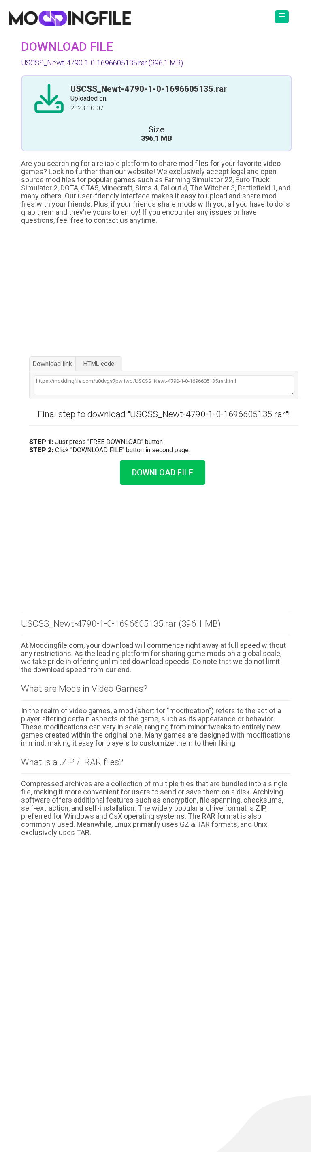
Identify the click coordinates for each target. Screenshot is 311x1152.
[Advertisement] (155, 291)
